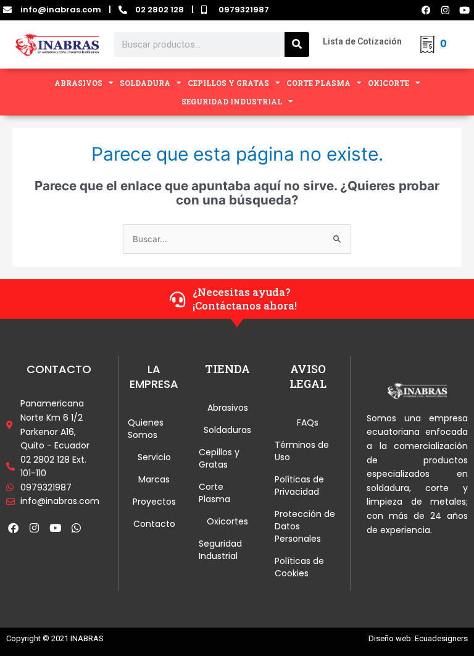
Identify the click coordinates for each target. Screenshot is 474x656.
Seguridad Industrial (220, 549)
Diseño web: (390, 638)
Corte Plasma (214, 493)
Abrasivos (227, 408)
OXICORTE (388, 83)
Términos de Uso (302, 451)
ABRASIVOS (78, 83)
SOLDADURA (145, 83)
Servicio (154, 457)
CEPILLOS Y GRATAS (228, 83)
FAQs (307, 422)
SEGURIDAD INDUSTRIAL (231, 101)
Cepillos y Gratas (219, 458)
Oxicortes (227, 521)
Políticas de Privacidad (299, 485)
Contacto (154, 524)
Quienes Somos (146, 428)
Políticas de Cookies (299, 567)
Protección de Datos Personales (305, 526)
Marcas (154, 479)
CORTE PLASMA (318, 83)
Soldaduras (227, 430)
